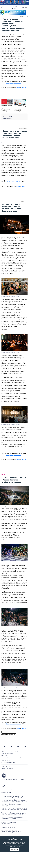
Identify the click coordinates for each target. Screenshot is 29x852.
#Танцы (4, 732)
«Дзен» (18, 87)
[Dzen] (17, 746)
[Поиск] (2, 7)
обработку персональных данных (11, 843)
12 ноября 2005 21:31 (23, 128)
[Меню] (26, 7)
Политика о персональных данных (9, 825)
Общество (3, 16)
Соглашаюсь (14, 849)
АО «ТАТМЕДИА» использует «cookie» (9, 830)
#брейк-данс (12, 732)
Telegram (23, 87)
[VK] (4, 746)
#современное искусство (8, 734)
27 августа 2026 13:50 (23, 474)
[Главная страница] (15, 7)
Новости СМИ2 (7, 117)
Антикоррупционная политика (8, 827)
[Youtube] (24, 746)
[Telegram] (11, 746)
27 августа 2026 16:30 (23, 201)
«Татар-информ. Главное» (13, 83)
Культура (3, 201)
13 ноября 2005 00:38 (23, 16)
